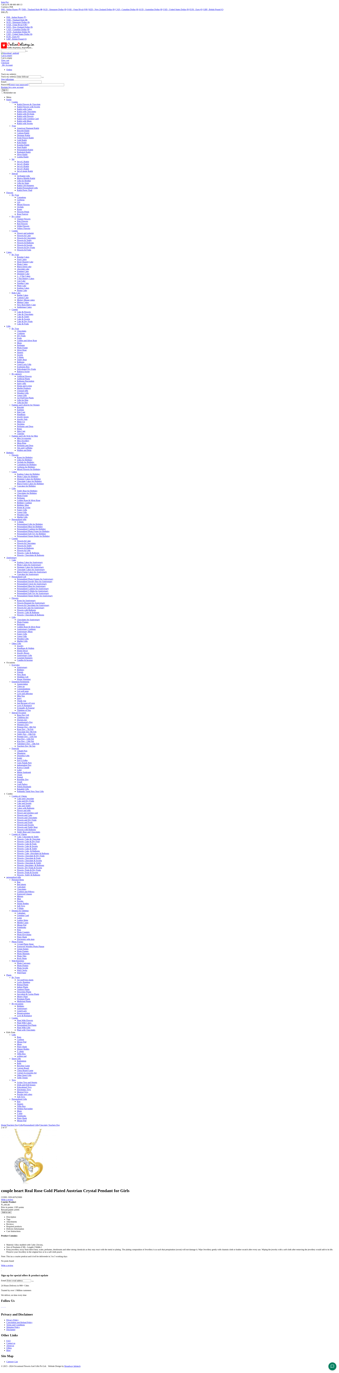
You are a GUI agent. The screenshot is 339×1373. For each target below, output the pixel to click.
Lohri (19, 770)
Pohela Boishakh (24, 786)
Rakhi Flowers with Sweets (28, 107)
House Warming (24, 679)
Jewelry (20, 646)
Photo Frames (22, 622)
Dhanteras (21, 753)
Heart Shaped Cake (25, 262)
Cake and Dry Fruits (25, 801)
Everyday (16, 665)
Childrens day (23, 717)
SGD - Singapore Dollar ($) (54, 9)
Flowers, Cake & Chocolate (28, 839)
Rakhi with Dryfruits (25, 114)
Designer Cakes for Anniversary (30, 567)
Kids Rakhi (21, 142)
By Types (16, 977)
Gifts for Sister (23, 183)
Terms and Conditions (15, 1325)
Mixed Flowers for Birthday (28, 469)
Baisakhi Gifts (23, 789)
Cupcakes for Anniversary (28, 574)
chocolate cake (23, 269)
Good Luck (22, 1011)
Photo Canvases (23, 963)
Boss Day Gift (23, 715)
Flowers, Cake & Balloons (28, 553)
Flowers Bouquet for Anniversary (31, 603)
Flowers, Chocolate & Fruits (29, 858)
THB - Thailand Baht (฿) (32, 9)
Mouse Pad (21, 925)
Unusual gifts (22, 391)
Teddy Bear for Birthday (27, 491)
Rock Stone (22, 958)
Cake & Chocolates (25, 314)
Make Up (21, 422)
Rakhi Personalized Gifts (27, 188)
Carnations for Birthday (27, 464)
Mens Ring (21, 443)
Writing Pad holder (25, 1109)
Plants (8, 975)
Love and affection (25, 693)
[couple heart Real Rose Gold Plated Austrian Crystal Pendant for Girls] (29, 1184)
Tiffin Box (21, 1054)
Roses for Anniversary (26, 600)
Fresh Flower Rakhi (25, 138)
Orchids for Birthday (25, 462)
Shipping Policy (13, 1327)
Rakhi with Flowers (25, 116)
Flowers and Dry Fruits (26, 820)
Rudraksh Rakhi (24, 152)
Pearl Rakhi (22, 147)
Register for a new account (12, 87)
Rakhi (8, 99)
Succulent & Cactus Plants (28, 994)
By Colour (16, 216)
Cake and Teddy (24, 806)
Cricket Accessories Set (27, 1073)
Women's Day (23, 724)
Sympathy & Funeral (25, 708)
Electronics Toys (24, 1089)
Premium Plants (23, 999)
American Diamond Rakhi (28, 128)
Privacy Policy (12, 1320)
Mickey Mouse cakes (26, 300)
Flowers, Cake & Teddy (27, 849)
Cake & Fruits (23, 324)
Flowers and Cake (24, 815)
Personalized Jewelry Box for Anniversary (34, 581)
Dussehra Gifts (23, 755)
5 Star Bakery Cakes (25, 278)
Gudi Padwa (22, 784)
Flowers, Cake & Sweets (27, 846)
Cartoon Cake (23, 297)
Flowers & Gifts (23, 550)
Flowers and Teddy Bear (27, 827)
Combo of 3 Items (19, 834)
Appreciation (22, 684)
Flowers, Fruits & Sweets (27, 872)
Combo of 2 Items (19, 796)
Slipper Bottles (23, 1049)
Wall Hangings (18, 961)
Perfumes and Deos (25, 426)
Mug (19, 899)
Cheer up (21, 686)
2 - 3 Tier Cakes (23, 276)
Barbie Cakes (22, 295)
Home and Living (24, 386)
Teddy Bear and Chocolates (28, 832)
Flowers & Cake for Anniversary (30, 608)
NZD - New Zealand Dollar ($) (101, 9)
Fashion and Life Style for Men (25, 436)
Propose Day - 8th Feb (26, 727)
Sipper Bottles (23, 903)
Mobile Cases (22, 922)
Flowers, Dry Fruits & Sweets (29, 868)
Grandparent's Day (25, 722)
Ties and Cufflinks (24, 448)
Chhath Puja (22, 751)
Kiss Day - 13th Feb (25, 741)
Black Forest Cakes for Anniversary (32, 572)
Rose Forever (22, 214)
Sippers (20, 352)
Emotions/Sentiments (20, 682)
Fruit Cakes (22, 259)
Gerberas (20, 200)
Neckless (20, 424)
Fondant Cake (23, 271)
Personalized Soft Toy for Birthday (31, 534)
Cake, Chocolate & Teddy (28, 837)
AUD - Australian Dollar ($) (150, 9)
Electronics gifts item (25, 939)
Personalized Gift (19, 577)
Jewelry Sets (22, 419)
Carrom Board (23, 1068)
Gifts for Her (22, 402)
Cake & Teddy (23, 317)
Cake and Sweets (24, 803)
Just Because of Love (26, 703)
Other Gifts (16, 643)
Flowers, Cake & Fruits (27, 844)
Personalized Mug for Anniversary (31, 586)
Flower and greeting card (27, 813)
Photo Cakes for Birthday (27, 476)
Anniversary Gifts (24, 655)
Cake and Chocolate (25, 798)
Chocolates (21, 331)
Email (3, 82)
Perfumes (21, 345)
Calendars (21, 913)
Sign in (4, 79)
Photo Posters (22, 965)
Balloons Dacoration (25, 381)
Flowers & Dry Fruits (26, 247)
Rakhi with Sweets (25, 123)
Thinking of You (24, 710)
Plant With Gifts (23, 1027)
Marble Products (24, 388)
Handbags (21, 414)
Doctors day (22, 720)
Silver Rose (22, 350)
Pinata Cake (22, 290)
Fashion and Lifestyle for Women (26, 405)
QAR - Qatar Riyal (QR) (77, 9)
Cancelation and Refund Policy (19, 1322)
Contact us (10, 1343)
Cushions (21, 333)
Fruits (19, 338)
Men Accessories (24, 438)
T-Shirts (20, 357)
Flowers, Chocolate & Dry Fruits (30, 856)
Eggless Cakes (23, 288)
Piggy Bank (22, 937)
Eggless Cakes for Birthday (28, 474)
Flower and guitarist (25, 233)
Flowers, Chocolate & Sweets (29, 860)
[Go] (43, 77)
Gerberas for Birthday (26, 467)
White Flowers (23, 226)
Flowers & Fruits (24, 250)
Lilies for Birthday (24, 460)
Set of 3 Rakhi (23, 164)
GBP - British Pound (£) (213, 9)
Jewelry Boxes (23, 653)
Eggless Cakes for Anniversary (30, 562)
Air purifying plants (25, 980)
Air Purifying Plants (25, 398)
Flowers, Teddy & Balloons (28, 875)
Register (10, 79)
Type (14, 126)
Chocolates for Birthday (27, 493)
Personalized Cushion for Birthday (31, 529)
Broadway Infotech (72, 1366)
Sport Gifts (16, 1058)
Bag (18, 882)
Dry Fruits (21, 336)
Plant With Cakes (24, 1023)
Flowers (9, 193)
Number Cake (23, 283)
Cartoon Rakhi (23, 133)
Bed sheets (21, 884)
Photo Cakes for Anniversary (29, 565)
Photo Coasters (23, 932)
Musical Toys (22, 1092)
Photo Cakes (22, 264)
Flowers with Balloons (26, 610)
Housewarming (23, 1013)
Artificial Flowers (24, 376)
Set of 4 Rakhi (23, 166)
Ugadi (19, 782)
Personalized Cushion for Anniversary (33, 589)
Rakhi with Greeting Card (28, 119)
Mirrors (20, 896)
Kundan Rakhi (23, 145)
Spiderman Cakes (24, 307)
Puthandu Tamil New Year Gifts (30, 791)
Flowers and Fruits (25, 822)
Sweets (20, 355)
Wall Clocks (22, 970)
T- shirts (20, 1051)
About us (10, 1346)
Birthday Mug (23, 505)
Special (15, 173)
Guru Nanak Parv (24, 763)
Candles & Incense (25, 660)
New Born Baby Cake (26, 305)
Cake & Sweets (23, 319)
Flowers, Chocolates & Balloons (30, 555)
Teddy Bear (22, 359)
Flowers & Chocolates (26, 238)
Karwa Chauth (23, 767)
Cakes (9, 252)
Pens (19, 930)
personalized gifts (13, 877)
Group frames (22, 949)
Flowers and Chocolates (27, 818)
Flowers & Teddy (24, 240)
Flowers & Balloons (25, 243)
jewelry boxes (23, 417)
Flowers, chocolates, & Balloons (30, 865)
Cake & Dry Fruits (25, 321)
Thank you (21, 701)
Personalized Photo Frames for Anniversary (35, 579)
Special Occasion (19, 713)
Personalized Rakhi (25, 150)
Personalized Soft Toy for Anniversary (33, 593)
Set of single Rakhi (25, 171)
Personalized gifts (19, 519)
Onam (19, 775)
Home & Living (23, 507)
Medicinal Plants (24, 1001)
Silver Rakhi (22, 154)
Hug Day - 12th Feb (25, 739)
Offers (9, 1348)
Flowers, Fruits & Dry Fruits (29, 870)
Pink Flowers (22, 221)
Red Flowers (22, 224)
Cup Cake (21, 281)
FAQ (8, 1341)
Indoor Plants (22, 987)
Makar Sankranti (24, 772)
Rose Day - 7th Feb (25, 729)
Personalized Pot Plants (26, 1025)
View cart (5, 60)
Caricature (21, 887)
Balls (19, 1063)
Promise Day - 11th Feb (27, 736)
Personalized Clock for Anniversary (32, 584)
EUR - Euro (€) (196, 9)
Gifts (8, 326)
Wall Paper (21, 973)
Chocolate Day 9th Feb (26, 732)
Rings (19, 429)
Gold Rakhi (22, 140)
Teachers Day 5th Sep (26, 746)
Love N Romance (24, 705)
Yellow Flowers (23, 228)
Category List (12, 1362)
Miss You (21, 696)
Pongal (20, 777)
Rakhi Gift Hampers (25, 185)
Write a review (7, 1199)
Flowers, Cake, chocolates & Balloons (33, 853)
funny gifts (21, 383)
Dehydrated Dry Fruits (26, 369)
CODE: (4, 1197)
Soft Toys (21, 906)
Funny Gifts (22, 510)
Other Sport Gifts (24, 1075)
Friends (20, 672)
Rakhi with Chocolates (26, 111)
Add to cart (6, 1212)
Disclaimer (10, 1329)
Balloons (20, 362)
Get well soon (23, 691)
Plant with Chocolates (26, 1030)
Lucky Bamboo (23, 982)
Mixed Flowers (23, 204)
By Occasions (17, 1004)
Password (5, 84)
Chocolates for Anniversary (28, 620)
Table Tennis (22, 1078)
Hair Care (21, 412)
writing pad (21, 1056)
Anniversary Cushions (26, 629)
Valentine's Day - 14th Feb (28, 744)
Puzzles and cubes (24, 1094)
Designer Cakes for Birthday (29, 479)
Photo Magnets (23, 953)
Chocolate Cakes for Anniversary (31, 569)
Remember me (10, 93)
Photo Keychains (24, 934)
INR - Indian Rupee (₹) (11, 9)
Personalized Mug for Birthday (30, 526)
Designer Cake (23, 274)
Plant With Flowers (25, 1020)
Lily (18, 202)
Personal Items (18, 880)
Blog (8, 1350)
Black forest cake (24, 266)
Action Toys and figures (27, 1082)
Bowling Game (23, 1066)
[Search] (27, 51)
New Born (21, 674)
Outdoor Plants (23, 989)
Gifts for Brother (24, 181)
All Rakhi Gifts (23, 176)
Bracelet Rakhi (23, 130)
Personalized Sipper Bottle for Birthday (33, 536)
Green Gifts (22, 395)
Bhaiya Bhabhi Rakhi (26, 178)
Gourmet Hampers (24, 658)
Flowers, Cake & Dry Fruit (28, 841)
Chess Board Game (25, 1070)
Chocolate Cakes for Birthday (29, 481)
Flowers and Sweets (25, 825)
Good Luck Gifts (24, 364)
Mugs (19, 343)
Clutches (20, 433)
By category (17, 374)
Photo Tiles (21, 956)
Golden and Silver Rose (27, 340)
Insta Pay (5, 2)
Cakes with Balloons (25, 808)
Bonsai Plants (22, 984)
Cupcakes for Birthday (26, 486)
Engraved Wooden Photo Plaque (30, 946)
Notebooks (21, 927)
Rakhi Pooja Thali (24, 190)
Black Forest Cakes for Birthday (30, 484)
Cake (14, 560)
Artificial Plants (23, 379)
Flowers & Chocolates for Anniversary (33, 605)
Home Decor (22, 651)
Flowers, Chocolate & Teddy (29, 863)
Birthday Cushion (24, 503)
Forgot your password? (18, 84)
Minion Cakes (23, 302)
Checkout (5, 63)
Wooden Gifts (23, 393)
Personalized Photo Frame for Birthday (33, 531)
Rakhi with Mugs (24, 121)
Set (13, 159)
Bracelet (20, 407)
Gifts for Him (22, 400)
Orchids (20, 207)
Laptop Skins (22, 920)
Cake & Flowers (24, 312)
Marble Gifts (22, 517)
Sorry (19, 698)
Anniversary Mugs (25, 631)
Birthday (10, 453)
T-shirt (19, 1113)
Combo (15, 102)
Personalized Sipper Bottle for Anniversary (35, 596)
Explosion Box (23, 367)
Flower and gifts (24, 810)
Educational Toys (24, 1087)
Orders (9, 70)
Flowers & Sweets (24, 245)
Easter (19, 758)
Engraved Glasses (24, 894)
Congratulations (23, 689)
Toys (14, 1080)
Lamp (19, 918)
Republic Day (23, 779)
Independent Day (24, 765)
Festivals (15, 748)
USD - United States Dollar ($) (176, 9)
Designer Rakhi (23, 135)
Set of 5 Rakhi (23, 169)
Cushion (20, 1039)
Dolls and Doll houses (26, 1085)
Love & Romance (24, 1016)
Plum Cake (21, 286)
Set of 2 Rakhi (23, 161)
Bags (19, 1037)
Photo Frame (22, 348)
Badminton (21, 1061)
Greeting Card (23, 915)
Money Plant (22, 996)
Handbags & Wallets (25, 648)
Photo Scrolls (22, 968)
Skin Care (21, 431)
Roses (19, 209)
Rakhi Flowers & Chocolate (28, 104)
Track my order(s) (8, 77)
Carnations (21, 197)
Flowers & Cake (24, 235)
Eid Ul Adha (22, 760)
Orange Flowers (23, 219)
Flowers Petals (23, 212)
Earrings (20, 410)
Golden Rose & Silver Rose (28, 500)
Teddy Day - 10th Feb (26, 734)
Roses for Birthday (25, 457)
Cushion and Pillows (25, 891)
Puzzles (20, 901)
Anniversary (11, 557)
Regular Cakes (23, 257)
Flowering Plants (24, 992)
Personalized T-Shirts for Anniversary (32, 591)
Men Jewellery (23, 441)
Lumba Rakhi (22, 157)
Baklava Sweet (23, 371)
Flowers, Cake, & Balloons (28, 851)
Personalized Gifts (19, 1099)
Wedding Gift (22, 677)
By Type (15, 195)
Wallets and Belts (24, 450)
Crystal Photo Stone (25, 944)
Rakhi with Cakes (24, 109)
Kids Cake (16, 293)
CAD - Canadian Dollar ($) (126, 9)
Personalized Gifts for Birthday (30, 524)
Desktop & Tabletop (20, 911)
